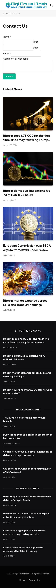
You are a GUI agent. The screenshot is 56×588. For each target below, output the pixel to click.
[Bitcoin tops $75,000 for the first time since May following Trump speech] (28, 113)
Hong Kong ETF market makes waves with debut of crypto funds (27, 498)
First (35, 41)
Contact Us (34, 580)
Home (5, 13)
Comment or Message (15, 58)
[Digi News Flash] (26, 5)
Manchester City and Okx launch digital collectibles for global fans (26, 515)
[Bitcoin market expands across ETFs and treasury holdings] (28, 278)
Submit (9, 76)
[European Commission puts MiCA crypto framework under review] (28, 223)
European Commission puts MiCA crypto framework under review (27, 247)
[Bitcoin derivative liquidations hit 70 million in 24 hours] (28, 168)
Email (7, 53)
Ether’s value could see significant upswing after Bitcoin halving (23, 549)
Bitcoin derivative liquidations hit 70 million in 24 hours (26, 193)
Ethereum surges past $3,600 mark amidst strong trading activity (24, 532)
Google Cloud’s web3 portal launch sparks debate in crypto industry (27, 453)
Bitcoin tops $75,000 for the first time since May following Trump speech (26, 140)
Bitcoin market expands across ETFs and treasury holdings (25, 303)
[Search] (51, 5)
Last (35, 47)
